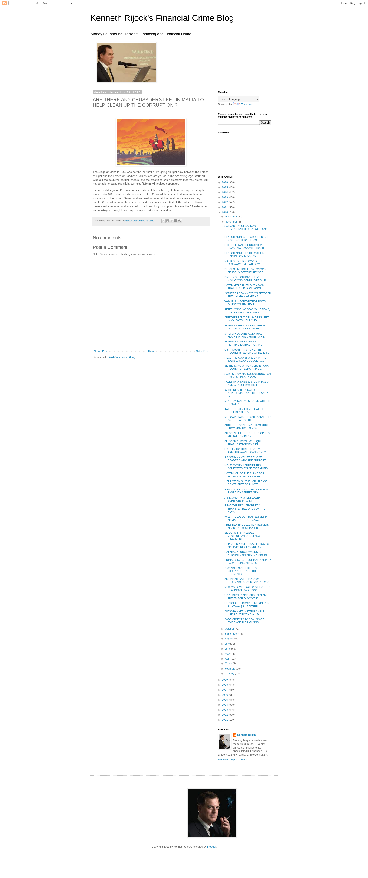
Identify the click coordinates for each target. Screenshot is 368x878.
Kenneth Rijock (246, 734)
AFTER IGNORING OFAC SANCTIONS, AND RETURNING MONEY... (247, 311)
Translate (246, 104)
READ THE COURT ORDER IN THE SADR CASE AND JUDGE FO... (245, 359)
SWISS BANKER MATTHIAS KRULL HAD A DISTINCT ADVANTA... (245, 613)
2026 (225, 182)
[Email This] (163, 221)
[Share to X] (172, 221)
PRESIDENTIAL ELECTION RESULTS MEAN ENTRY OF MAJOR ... (246, 526)
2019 (225, 679)
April (228, 658)
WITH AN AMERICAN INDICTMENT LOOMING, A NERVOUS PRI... (244, 327)
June (228, 648)
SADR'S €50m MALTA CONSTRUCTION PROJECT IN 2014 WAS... (247, 375)
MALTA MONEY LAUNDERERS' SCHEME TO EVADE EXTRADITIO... (247, 467)
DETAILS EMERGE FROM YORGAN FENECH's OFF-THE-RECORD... (245, 271)
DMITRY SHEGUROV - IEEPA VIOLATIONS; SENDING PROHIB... (246, 279)
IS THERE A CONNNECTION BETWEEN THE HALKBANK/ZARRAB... (247, 295)
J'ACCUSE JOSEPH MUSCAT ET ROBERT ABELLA (243, 411)
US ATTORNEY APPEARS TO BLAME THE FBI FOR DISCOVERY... (246, 597)
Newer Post (100, 351)
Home (151, 351)
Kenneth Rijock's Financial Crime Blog (162, 18)
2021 (225, 207)
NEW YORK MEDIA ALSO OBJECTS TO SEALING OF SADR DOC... (247, 589)
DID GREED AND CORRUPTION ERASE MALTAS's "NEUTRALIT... (245, 247)
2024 (225, 192)
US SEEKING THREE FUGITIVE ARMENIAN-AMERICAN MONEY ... (246, 451)
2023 (225, 197)
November (231, 221)
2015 (225, 699)
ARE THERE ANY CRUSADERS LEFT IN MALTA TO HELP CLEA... (246, 319)
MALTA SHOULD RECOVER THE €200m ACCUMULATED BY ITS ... (245, 263)
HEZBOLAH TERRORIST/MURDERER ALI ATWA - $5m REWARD (246, 605)
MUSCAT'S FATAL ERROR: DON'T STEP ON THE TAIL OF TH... (247, 419)
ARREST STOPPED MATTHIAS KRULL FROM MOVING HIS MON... (247, 427)
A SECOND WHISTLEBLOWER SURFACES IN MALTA (242, 499)
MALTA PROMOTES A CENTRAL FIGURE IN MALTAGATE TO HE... (245, 335)
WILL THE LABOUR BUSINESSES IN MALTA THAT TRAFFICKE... (246, 518)
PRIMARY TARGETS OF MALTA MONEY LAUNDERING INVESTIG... (247, 562)
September (231, 633)
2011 (225, 719)
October (230, 628)
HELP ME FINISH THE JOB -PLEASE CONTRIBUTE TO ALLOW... (245, 483)
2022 (225, 202)
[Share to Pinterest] (180, 221)
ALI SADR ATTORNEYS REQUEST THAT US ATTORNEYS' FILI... (244, 443)
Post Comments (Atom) (122, 357)
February (230, 668)
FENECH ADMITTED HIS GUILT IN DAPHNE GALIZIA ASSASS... (244, 255)
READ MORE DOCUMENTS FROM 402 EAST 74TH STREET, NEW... (247, 491)
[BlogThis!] (167, 221)
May (227, 653)
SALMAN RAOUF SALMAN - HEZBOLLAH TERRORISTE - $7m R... (245, 229)
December (231, 216)
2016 (225, 694)
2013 (225, 709)
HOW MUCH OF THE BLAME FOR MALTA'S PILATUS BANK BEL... (244, 475)
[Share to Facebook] (176, 221)
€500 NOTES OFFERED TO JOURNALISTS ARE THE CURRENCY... (240, 571)
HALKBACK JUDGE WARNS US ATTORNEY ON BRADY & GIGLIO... (246, 553)
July (227, 643)
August (229, 638)
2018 (225, 684)
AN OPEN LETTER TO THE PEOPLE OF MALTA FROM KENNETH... (247, 435)
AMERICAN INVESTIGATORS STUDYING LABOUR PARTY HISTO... (247, 581)
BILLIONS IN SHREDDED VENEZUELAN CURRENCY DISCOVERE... (242, 535)
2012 (225, 714)
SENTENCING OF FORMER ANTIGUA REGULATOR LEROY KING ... (246, 367)
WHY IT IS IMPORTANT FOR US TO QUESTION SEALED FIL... (245, 303)
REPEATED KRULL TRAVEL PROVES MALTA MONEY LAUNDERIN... (246, 545)
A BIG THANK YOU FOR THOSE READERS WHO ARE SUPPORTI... (246, 459)
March (229, 663)
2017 (225, 689)
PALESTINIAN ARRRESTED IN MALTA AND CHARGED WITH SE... (246, 383)
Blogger (211, 846)
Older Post (202, 351)
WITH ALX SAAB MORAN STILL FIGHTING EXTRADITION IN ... (243, 343)
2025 (225, 187)
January (230, 673)
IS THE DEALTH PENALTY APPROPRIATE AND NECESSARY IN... (246, 393)
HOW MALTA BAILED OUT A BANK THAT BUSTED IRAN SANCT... (244, 287)
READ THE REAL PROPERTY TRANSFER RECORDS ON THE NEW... (244, 508)
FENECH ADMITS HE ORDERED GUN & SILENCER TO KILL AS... (246, 238)
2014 (225, 704)
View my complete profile (232, 759)
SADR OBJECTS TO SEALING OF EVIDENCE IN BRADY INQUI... (244, 621)
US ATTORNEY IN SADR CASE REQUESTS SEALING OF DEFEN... (246, 351)
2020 (225, 212)
